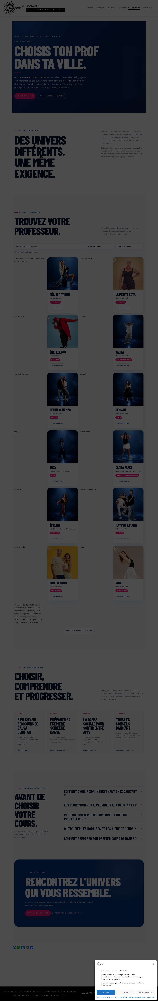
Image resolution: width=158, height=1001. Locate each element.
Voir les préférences (145, 992)
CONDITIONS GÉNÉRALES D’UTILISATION (112, 997)
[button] (154, 964)
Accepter (106, 992)
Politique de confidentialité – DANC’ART (141, 997)
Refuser (126, 992)
